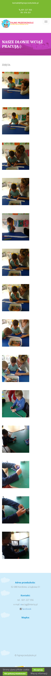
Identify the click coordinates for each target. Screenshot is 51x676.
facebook (26, 608)
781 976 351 (25, 12)
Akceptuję (38, 670)
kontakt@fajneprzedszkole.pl (25, 3)
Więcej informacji (39, 673)
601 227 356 (26, 9)
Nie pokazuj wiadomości (15, 673)
